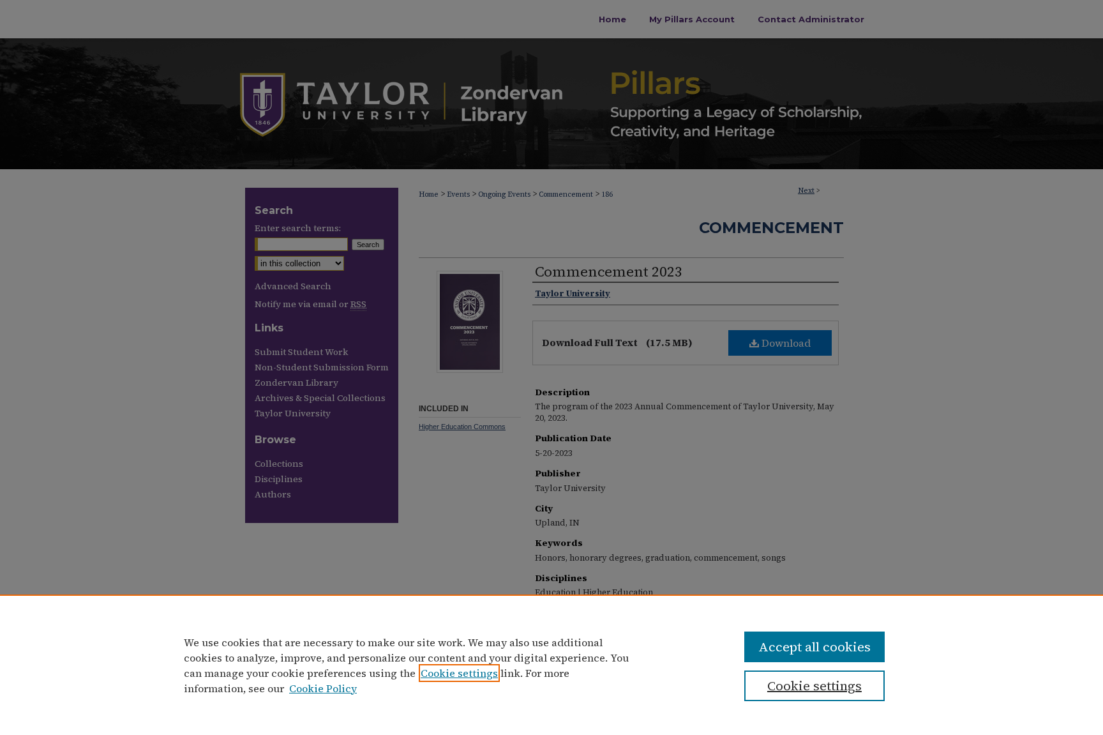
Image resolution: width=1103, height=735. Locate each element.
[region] (551, 665)
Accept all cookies (814, 647)
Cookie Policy (323, 688)
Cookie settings (459, 673)
